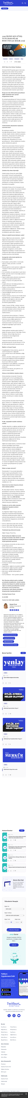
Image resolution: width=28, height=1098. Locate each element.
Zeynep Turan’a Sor (6, 1066)
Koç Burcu (3, 1027)
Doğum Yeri (7, 906)
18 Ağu (6, 767)
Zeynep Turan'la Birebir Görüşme (10, 644)
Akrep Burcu (13, 1029)
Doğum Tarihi (7, 919)
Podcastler (17, 59)
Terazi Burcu (13, 1027)
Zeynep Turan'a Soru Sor (9, 638)
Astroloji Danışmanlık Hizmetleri (10, 634)
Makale (5, 672)
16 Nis (11, 834)
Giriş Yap (5, 8)
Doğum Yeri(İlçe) (8, 912)
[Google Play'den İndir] (6, 994)
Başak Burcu (4, 1040)
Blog (22, 59)
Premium (3, 1064)
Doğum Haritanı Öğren (8, 641)
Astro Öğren (4, 1054)
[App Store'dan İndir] (6, 990)
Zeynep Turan (4, 1078)
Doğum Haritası (5, 1069)
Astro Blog (3, 1057)
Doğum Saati (17, 919)
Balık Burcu (13, 1040)
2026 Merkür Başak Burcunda (10, 769)
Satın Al (14, 945)
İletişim (3, 1084)
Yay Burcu (12, 1032)
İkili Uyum (3, 1072)
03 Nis (11, 855)
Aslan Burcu (4, 1037)
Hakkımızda (4, 1081)
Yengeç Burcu (4, 1034)
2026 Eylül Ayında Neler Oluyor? (11, 708)
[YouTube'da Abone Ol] (18, 1015)
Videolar (11, 59)
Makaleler (5, 59)
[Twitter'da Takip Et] (9, 1015)
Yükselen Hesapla (14, 929)
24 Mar (11, 865)
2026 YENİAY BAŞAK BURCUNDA (11, 677)
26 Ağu (6, 736)
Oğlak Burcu (13, 1034)
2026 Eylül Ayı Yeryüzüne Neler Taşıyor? (13, 738)
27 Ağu (6, 706)
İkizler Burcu (4, 1032)
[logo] (9, 3)
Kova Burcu (13, 1037)
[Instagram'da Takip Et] (14, 1015)
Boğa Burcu (4, 1029)
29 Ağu (6, 675)
